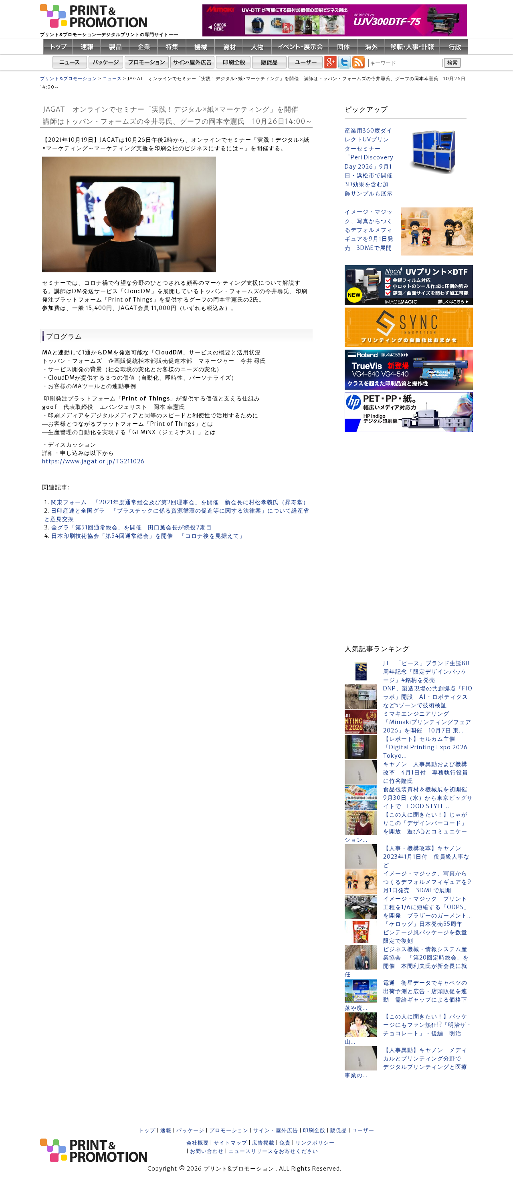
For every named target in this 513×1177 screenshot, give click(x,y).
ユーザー (363, 1130)
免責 (285, 1143)
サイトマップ (230, 1143)
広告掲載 (263, 1143)
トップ (147, 1130)
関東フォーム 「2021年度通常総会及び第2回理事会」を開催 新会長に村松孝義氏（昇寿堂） (180, 502)
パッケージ (190, 1130)
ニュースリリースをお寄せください (273, 1151)
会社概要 (197, 1143)
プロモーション (228, 1130)
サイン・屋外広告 (275, 1130)
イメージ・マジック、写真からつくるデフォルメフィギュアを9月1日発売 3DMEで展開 (369, 229)
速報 (166, 1130)
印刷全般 (314, 1130)
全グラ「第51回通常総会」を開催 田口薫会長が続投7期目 (131, 527)
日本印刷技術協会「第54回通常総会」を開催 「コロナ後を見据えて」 (148, 535)
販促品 (338, 1130)
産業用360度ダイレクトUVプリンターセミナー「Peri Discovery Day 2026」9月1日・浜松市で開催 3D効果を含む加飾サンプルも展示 (369, 162)
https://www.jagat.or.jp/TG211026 (93, 461)
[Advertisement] (409, 485)
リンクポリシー (315, 1143)
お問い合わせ (207, 1151)
